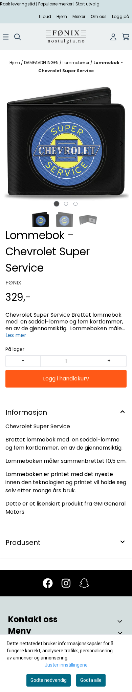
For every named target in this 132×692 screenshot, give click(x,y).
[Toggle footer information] (121, 621)
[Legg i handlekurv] (66, 379)
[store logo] (66, 36)
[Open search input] (17, 37)
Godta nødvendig (48, 680)
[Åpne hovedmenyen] (6, 37)
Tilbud (44, 16)
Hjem (62, 16)
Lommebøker (76, 62)
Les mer (15, 335)
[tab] (57, 204)
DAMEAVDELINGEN (42, 62)
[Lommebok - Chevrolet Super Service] (66, 143)
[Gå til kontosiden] (113, 37)
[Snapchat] (84, 583)
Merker (78, 16)
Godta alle (91, 680)
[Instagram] (66, 583)
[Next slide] (121, 143)
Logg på (120, 16)
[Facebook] (48, 583)
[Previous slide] (10, 143)
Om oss (99, 16)
